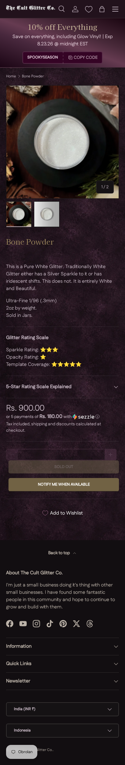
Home (11, 76)
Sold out (63, 466)
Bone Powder (33, 76)
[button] (102, 9)
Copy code (86, 58)
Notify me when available (64, 484)
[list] (62, 142)
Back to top (59, 553)
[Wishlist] (88, 9)
